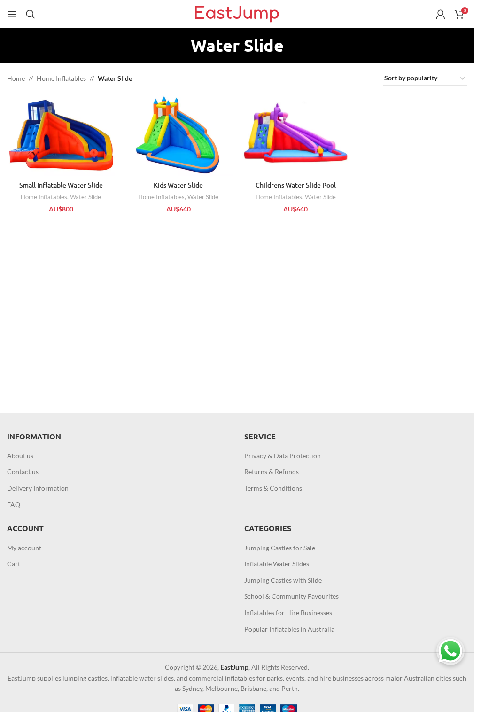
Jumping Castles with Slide (283, 580)
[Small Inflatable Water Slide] (61, 135)
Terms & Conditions (273, 488)
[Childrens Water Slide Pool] (296, 135)
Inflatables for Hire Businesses (288, 613)
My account (24, 548)
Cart (13, 564)
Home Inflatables (61, 78)
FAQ (13, 505)
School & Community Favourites (291, 596)
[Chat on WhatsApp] (450, 651)
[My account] (440, 14)
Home (16, 78)
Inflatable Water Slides (276, 564)
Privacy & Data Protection (282, 456)
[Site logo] (237, 13)
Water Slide (85, 197)
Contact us (23, 472)
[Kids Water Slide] (178, 135)
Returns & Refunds (271, 472)
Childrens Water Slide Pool (296, 184)
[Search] (30, 14)
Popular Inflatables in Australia (289, 629)
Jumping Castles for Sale (279, 548)
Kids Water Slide (178, 184)
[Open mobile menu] (11, 14)
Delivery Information (38, 488)
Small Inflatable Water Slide (61, 184)
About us (20, 456)
